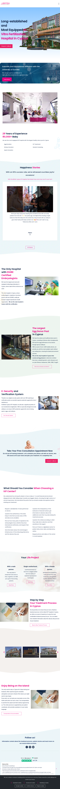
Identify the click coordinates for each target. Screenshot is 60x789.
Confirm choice (30, 786)
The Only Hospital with (11, 273)
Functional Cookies (30, 782)
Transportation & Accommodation (11, 713)
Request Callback (6, 46)
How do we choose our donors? (41, 366)
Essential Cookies (17, 782)
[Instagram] (27, 747)
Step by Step (43, 603)
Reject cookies (40, 786)
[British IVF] (5, 3)
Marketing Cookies (44, 782)
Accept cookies (19, 786)
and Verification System (12, 393)
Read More (11, 585)
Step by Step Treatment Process (39, 625)
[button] (30, 108)
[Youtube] (33, 747)
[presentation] (56, 769)
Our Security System (8, 415)
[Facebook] (30, 747)
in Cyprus (40, 331)
